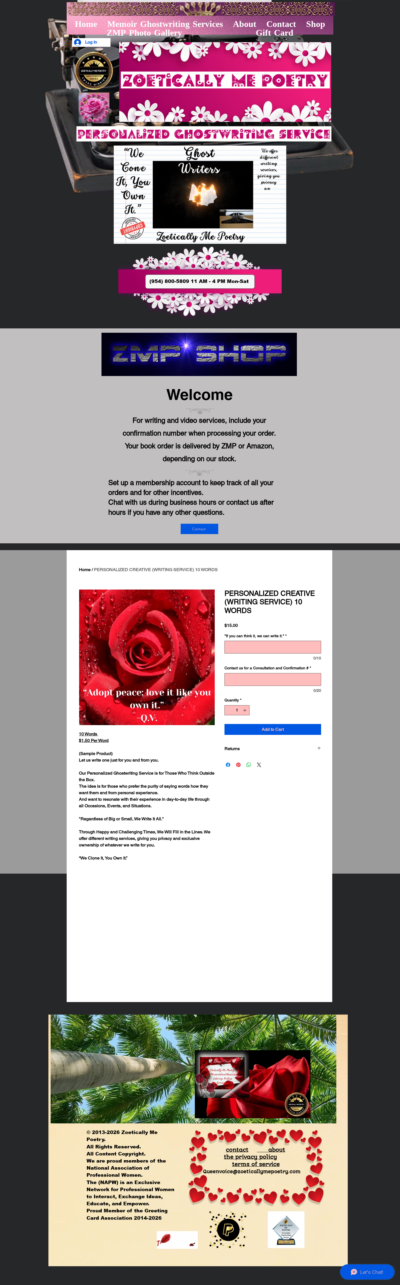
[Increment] (245, 710)
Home (85, 569)
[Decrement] (228, 710)
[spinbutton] (237, 710)
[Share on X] (259, 765)
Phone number (156, 269)
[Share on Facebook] (228, 765)
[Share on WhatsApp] (248, 765)
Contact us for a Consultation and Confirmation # (267, 668)
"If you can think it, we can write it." (255, 636)
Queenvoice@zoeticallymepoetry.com (251, 1171)
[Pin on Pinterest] (238, 765)
